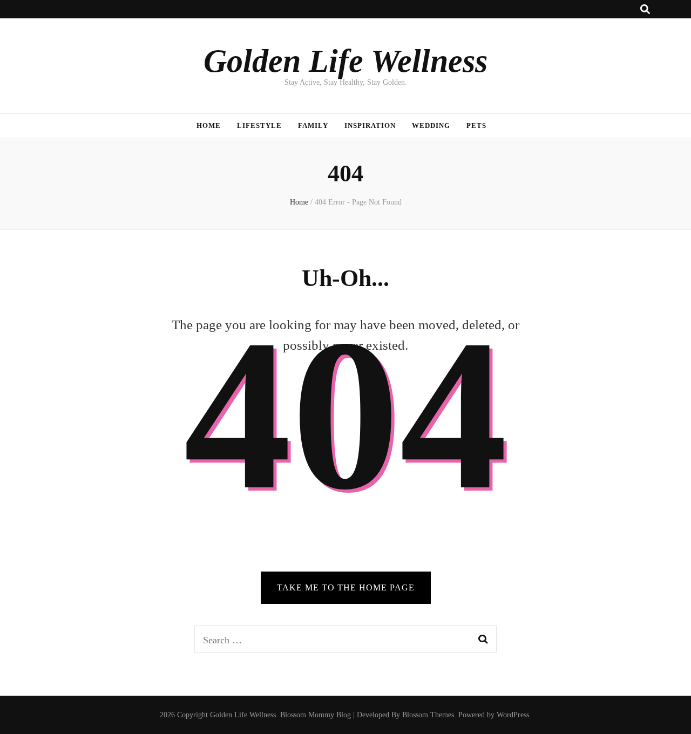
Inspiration (370, 125)
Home (209, 125)
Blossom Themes (428, 715)
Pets (476, 125)
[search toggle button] (645, 9)
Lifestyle (259, 125)
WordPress (513, 715)
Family (313, 125)
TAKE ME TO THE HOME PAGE (346, 587)
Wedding (431, 125)
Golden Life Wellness (345, 61)
